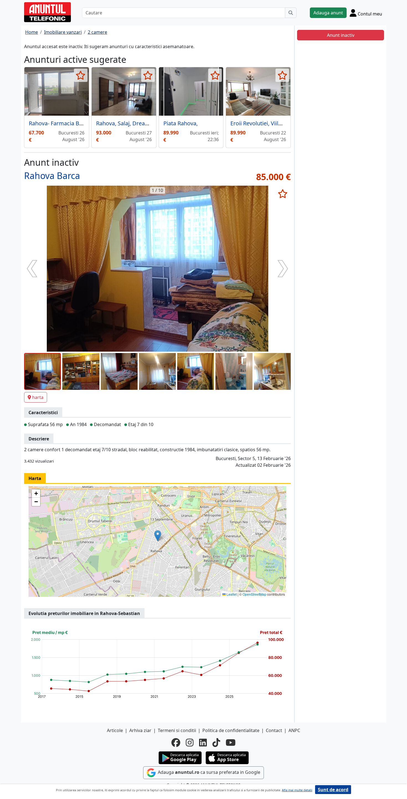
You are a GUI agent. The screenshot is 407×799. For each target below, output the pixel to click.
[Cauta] (291, 12)
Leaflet (231, 594)
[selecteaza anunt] (80, 75)
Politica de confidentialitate (230, 730)
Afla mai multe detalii (297, 790)
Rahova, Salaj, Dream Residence (136, 123)
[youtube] (231, 742)
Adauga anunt (328, 13)
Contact (274, 730)
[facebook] (175, 742)
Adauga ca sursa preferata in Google (208, 772)
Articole (115, 730)
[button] (157, 535)
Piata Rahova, (180, 123)
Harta (35, 478)
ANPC (294, 730)
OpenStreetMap (254, 594)
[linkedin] (203, 742)
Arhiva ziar (140, 730)
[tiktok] (216, 742)
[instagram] (190, 742)
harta (37, 397)
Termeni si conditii (177, 730)
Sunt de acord (333, 790)
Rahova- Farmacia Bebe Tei (63, 123)
